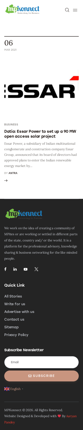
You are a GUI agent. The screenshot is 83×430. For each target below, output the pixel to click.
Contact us (14, 319)
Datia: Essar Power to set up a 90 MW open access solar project (40, 134)
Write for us (14, 304)
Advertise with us (19, 312)
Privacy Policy (16, 335)
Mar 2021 (10, 49)
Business (11, 124)
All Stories (13, 296)
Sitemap (11, 327)
